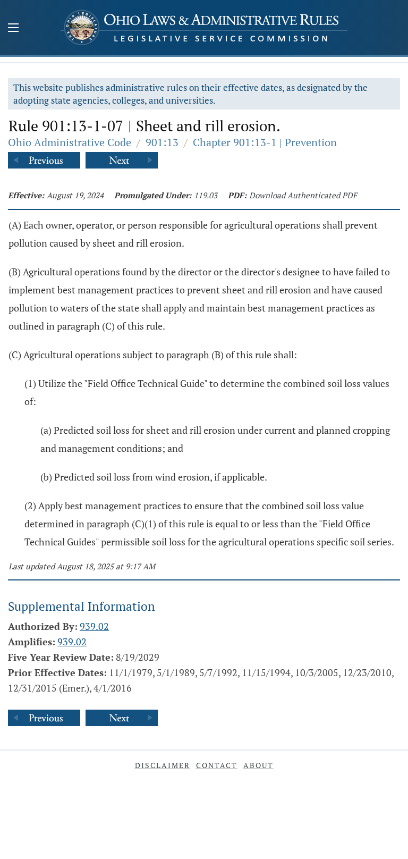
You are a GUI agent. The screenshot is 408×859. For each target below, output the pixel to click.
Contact (216, 765)
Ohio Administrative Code (69, 142)
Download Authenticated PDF (303, 195)
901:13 (162, 142)
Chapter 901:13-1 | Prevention (265, 142)
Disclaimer (162, 765)
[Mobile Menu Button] (13, 28)
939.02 (94, 626)
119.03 (205, 195)
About (258, 765)
